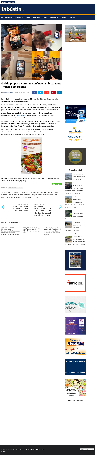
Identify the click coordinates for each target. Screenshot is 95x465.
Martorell (27, 195)
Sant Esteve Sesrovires (24, 197)
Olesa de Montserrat (45, 195)
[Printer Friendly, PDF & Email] (57, 184)
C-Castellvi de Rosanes (28, 192)
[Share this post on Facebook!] (34, 92)
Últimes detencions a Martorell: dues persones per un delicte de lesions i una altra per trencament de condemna (75, 188)
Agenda (28, 17)
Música (20, 187)
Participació (54, 17)
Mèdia (64, 17)
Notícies (8, 17)
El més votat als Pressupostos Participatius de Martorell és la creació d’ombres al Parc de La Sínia (75, 202)
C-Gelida (40, 192)
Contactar (72, 17)
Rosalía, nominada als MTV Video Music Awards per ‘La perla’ (31, 231)
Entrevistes (36, 17)
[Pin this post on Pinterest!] (53, 92)
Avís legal (22, 449)
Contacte (4, 451)
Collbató (4, 195)
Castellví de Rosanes (51, 192)
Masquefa (34, 195)
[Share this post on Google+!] (46, 92)
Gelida (20, 195)
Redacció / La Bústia (8, 92)
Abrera (10, 192)
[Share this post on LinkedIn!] (59, 92)
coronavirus (12, 187)
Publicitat (32, 449)
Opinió (45, 17)
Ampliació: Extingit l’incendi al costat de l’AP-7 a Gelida (79, 176)
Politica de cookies (39, 449)
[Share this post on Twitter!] (40, 92)
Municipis (18, 17)
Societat (36, 197)
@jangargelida (21, 115)
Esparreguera (12, 195)
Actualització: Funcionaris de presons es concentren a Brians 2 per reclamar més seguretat (73, 228)
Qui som (27, 449)
